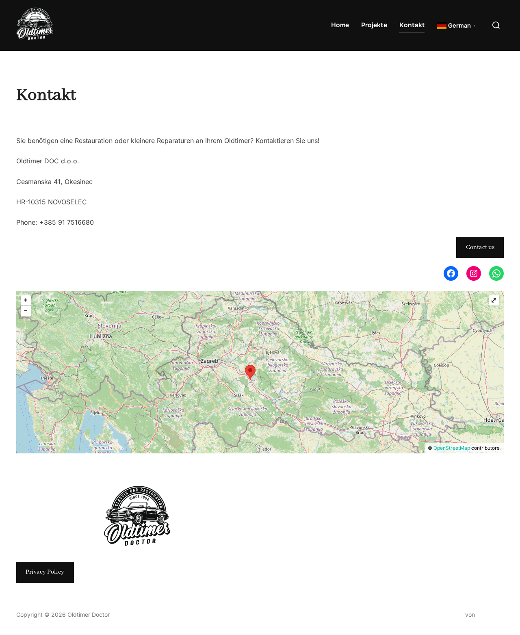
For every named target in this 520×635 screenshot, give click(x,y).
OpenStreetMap (451, 448)
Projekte (374, 25)
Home (340, 25)
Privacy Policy (45, 572)
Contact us (480, 247)
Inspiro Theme (445, 614)
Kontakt (412, 25)
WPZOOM (490, 614)
